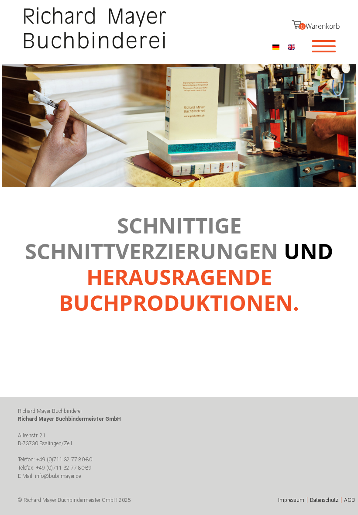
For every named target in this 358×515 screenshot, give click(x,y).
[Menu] (323, 46)
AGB (349, 500)
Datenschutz (324, 500)
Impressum (291, 500)
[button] (276, 47)
